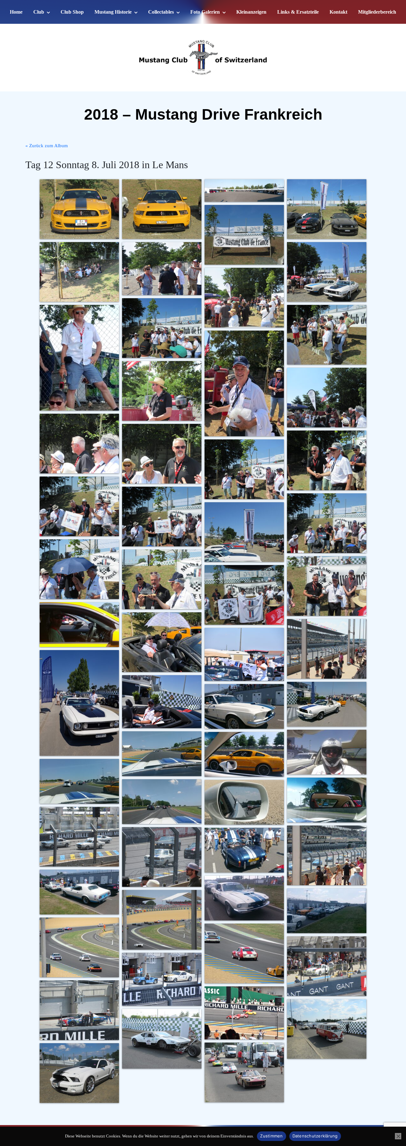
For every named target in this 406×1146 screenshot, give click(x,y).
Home (16, 12)
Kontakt (338, 12)
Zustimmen (271, 1135)
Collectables (161, 12)
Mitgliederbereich (377, 12)
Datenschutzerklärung (315, 1135)
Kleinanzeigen (251, 12)
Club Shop (72, 12)
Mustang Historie (113, 12)
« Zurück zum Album (46, 145)
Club (38, 12)
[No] (398, 1136)
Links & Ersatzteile (298, 12)
